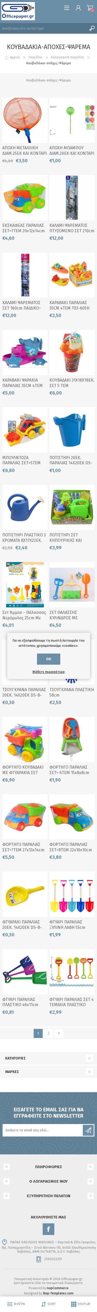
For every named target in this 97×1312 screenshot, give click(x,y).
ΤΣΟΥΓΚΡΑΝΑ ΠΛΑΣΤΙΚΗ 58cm (71, 692)
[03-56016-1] (72, 507)
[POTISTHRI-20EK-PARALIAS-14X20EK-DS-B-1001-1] (25, 894)
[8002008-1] (25, 507)
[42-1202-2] (25, 275)
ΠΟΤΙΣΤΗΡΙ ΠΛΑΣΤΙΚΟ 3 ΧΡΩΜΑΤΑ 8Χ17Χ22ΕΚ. (24, 537)
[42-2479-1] (72, 817)
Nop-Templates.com (58, 1293)
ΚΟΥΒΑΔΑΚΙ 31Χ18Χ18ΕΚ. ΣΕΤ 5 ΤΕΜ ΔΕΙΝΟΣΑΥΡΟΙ (71, 386)
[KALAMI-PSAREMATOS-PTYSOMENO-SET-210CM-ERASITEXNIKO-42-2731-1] (72, 197)
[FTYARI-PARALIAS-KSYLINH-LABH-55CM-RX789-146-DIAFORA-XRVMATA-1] (72, 894)
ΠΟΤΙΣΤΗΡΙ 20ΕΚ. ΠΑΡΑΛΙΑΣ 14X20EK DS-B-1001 (70, 463)
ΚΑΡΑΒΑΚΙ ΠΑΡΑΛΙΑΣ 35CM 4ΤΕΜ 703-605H (69, 305)
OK (48, 659)
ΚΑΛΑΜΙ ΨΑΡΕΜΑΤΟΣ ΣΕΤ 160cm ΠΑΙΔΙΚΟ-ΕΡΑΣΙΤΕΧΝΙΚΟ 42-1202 (23, 308)
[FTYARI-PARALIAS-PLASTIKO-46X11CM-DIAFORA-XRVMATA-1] (25, 971)
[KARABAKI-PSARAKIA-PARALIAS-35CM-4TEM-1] (25, 352)
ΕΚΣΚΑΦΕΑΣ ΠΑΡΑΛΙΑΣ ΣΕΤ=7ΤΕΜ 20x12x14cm (23, 228)
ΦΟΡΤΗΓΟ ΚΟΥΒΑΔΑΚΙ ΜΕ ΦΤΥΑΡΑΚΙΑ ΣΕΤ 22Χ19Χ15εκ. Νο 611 (22, 773)
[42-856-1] (72, 739)
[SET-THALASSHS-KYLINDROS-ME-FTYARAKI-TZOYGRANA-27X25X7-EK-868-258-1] (72, 584)
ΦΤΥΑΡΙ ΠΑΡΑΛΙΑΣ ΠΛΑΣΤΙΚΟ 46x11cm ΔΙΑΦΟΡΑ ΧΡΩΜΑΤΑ (20, 1005)
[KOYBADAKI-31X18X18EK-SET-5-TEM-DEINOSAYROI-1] (72, 352)
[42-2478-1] (25, 817)
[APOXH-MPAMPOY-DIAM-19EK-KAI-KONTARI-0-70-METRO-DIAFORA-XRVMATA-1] (72, 120)
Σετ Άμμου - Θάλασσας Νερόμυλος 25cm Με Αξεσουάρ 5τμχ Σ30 (24, 618)
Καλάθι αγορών (90, 7)
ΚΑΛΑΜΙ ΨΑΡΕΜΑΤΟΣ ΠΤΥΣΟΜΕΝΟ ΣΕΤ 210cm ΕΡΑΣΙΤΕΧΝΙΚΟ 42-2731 (71, 231)
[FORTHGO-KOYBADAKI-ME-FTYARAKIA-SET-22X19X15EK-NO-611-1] (25, 739)
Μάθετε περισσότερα (49, 672)
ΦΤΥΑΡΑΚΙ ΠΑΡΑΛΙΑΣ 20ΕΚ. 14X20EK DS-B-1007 (22, 927)
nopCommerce (58, 1288)
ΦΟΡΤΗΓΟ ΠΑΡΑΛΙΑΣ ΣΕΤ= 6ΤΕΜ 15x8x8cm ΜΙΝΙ (69, 773)
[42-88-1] (25, 430)
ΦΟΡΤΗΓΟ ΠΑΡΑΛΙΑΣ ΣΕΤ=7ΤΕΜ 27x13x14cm (23, 847)
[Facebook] (48, 1229)
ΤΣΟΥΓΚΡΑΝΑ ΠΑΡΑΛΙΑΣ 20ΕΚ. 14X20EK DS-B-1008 (24, 695)
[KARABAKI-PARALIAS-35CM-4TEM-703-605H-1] (72, 275)
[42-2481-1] (25, 197)
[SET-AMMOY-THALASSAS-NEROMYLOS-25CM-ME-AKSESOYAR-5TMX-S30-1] (25, 584)
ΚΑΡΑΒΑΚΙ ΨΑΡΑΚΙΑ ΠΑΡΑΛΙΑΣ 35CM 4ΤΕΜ (22, 383)
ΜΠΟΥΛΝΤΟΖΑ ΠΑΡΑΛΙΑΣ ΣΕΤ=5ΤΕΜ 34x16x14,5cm (21, 463)
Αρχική (15, 57)
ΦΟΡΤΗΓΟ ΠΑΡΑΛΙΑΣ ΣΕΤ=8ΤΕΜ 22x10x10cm (70, 847)
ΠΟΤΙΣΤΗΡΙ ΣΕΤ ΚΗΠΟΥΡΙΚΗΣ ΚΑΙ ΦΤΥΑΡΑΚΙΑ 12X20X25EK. (71, 540)
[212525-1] (25, 120)
